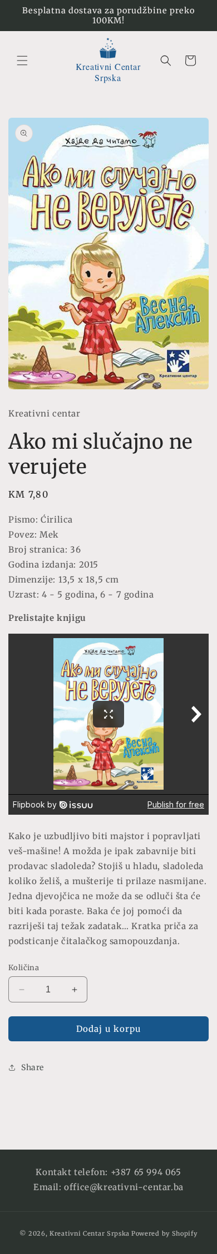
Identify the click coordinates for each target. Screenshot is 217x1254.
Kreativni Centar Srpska (90, 1233)
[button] (22, 60)
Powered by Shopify (164, 1233)
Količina (23, 967)
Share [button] (32, 1067)
